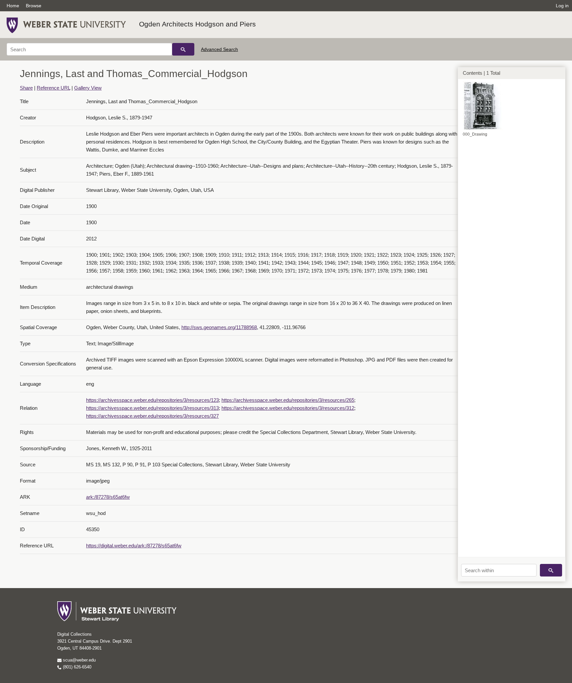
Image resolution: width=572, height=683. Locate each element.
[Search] (183, 49)
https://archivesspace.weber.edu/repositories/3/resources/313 (152, 408)
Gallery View (88, 88)
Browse (33, 5)
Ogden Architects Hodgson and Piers (197, 24)
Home (13, 5)
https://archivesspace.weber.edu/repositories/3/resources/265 (287, 400)
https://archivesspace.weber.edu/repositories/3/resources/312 (287, 408)
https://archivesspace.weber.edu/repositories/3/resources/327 (152, 416)
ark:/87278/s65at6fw (108, 497)
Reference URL (53, 88)
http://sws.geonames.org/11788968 (219, 327)
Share (26, 88)
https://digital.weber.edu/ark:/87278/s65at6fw (133, 545)
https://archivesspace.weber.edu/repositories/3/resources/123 (152, 400)
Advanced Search (219, 49)
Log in (562, 5)
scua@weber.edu (79, 660)
